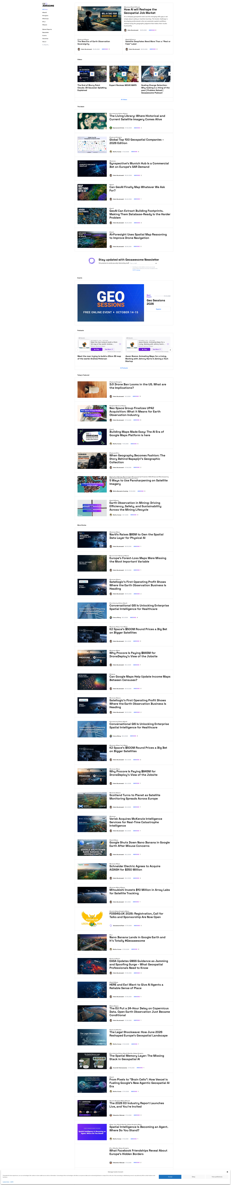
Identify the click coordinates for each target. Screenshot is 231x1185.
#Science (133, 39)
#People (137, 7)
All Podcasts (124, 368)
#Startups (45, 18)
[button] (227, 1172)
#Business (127, 7)
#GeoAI (44, 12)
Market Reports (47, 29)
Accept (170, 1177)
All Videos (124, 99)
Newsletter (45, 32)
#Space (44, 25)
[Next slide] (170, 74)
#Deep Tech (119, 627)
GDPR (11, 1181)
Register (158, 309)
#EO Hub (45, 9)
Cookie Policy (6, 1181)
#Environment (127, 477)
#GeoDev (119, 1029)
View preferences (217, 1177)
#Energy (120, 477)
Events (44, 35)
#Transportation (133, 478)
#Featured (81, 39)
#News (118, 532)
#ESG (150, 477)
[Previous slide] (78, 74)
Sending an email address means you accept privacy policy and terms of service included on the (145, 268)
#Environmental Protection (140, 477)
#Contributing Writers (116, 113)
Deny (193, 1177)
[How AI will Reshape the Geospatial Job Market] (99, 18)
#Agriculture (113, 477)
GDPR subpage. (136, 270)
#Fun (44, 21)
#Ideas (117, 911)
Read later (102, 127)
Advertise (45, 38)
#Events (112, 911)
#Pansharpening (164, 477)
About (44, 41)
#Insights (45, 15)
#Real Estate (113, 478)
